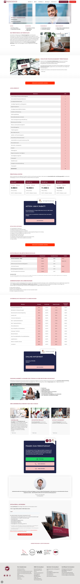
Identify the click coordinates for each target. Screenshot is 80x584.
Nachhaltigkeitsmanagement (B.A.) (53, 572)
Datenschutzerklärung (20, 576)
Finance (35, 571)
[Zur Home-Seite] (10, 2)
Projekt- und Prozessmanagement (37, 578)
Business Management (38, 569)
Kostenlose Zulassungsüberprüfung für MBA (24, 572)
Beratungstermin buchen (21, 570)
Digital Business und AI (38, 570)
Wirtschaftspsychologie (38, 579)
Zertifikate (40, 1)
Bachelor (30, 1)
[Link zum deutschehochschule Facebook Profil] (4, 575)
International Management (38, 572)
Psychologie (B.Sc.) (50, 573)
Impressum (19, 577)
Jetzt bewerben (72, 1)
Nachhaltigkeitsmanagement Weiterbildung (67, 571)
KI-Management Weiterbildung (67, 569)
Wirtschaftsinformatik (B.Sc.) (52, 576)
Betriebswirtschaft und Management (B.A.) (53, 570)
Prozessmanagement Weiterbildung (68, 575)
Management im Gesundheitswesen (37, 576)
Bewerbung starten (20, 575)
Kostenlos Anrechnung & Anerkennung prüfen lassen (24, 574)
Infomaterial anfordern (64, 1)
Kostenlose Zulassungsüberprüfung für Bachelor (24, 571)
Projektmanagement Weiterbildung (68, 573)
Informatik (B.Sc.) (50, 571)
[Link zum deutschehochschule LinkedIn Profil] (7, 575)
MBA (35, 1)
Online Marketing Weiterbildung (67, 572)
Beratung (47, 1)
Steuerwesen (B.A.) (50, 575)
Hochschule (53, 1)
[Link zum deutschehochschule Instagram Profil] (10, 575)
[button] (40, 220)
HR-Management (37, 574)
